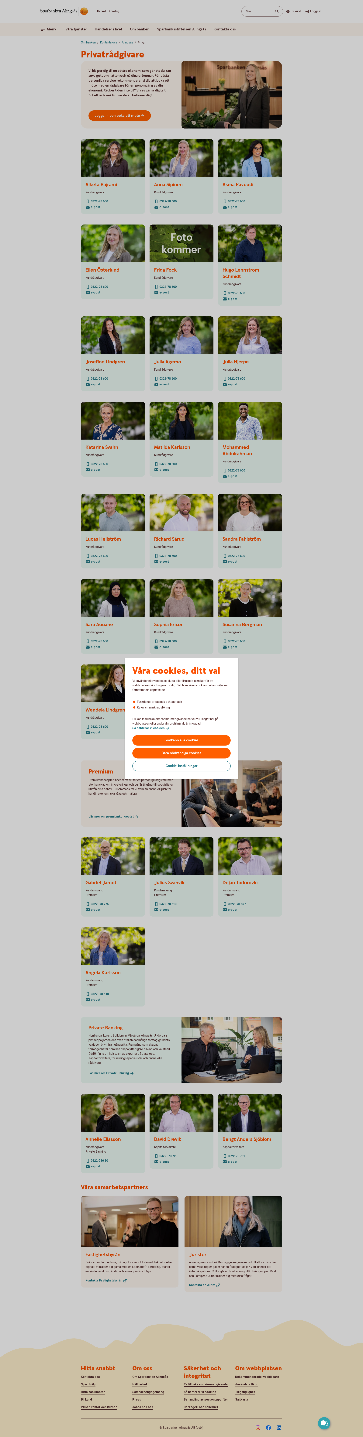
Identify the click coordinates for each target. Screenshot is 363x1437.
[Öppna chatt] (324, 1423)
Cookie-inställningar (182, 765)
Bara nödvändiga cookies (181, 753)
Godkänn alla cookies (181, 740)
